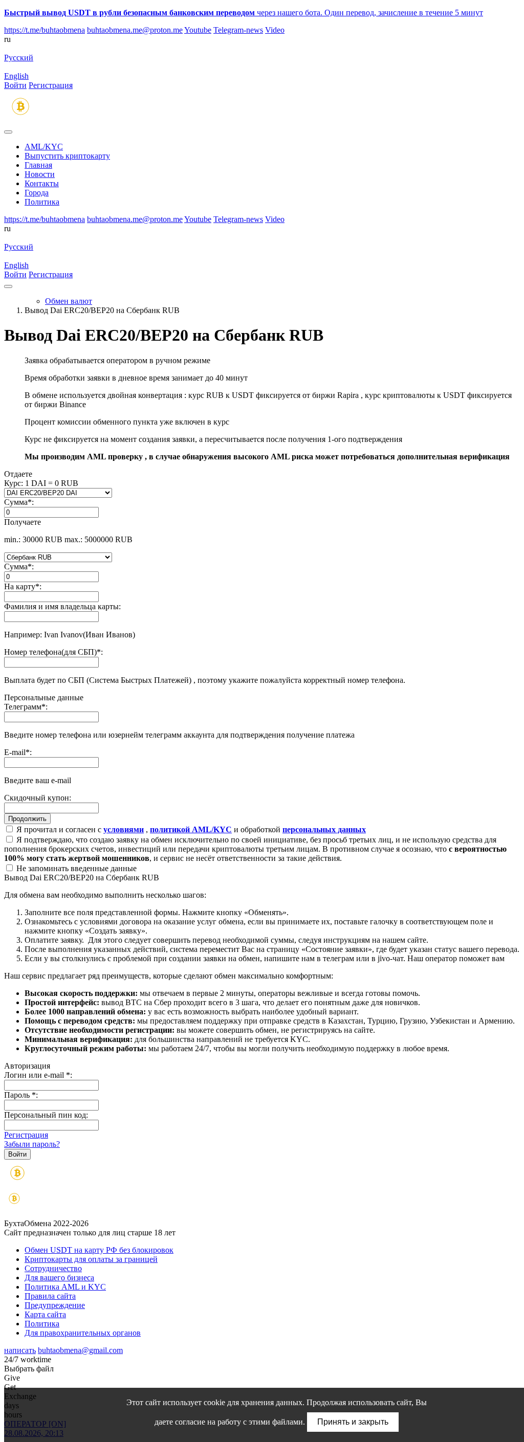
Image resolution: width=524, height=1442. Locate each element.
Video (275, 30)
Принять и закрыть (352, 1421)
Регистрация (51, 85)
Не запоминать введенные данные (75, 868)
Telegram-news (238, 30)
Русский (18, 57)
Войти (15, 85)
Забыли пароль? (32, 1144)
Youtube (197, 30)
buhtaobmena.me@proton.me (135, 30)
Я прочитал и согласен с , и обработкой (190, 829)
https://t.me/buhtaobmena (44, 30)
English (16, 76)
